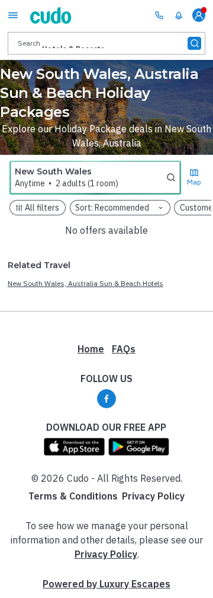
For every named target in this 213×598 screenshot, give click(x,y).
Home (91, 349)
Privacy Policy (153, 496)
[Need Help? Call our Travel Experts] (159, 14)
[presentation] (106, 43)
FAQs (123, 349)
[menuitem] (178, 15)
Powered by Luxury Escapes (106, 584)
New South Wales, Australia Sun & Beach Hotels (85, 283)
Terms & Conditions (73, 496)
